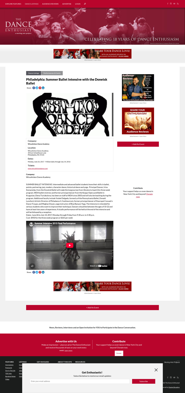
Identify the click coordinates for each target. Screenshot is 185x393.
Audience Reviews (50, 4)
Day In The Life (10, 371)
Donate (119, 353)
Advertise (66, 4)
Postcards (8, 368)
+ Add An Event (138, 144)
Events (21, 365)
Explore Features (13, 4)
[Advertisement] (138, 169)
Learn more (68, 350)
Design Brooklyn (174, 387)
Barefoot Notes (10, 376)
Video (7, 379)
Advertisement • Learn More (92, 60)
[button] (84, 4)
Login (77, 4)
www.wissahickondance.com (38, 168)
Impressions (9, 365)
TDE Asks (8, 373)
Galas (21, 376)
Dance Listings (31, 4)
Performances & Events (52, 73)
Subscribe (143, 381)
